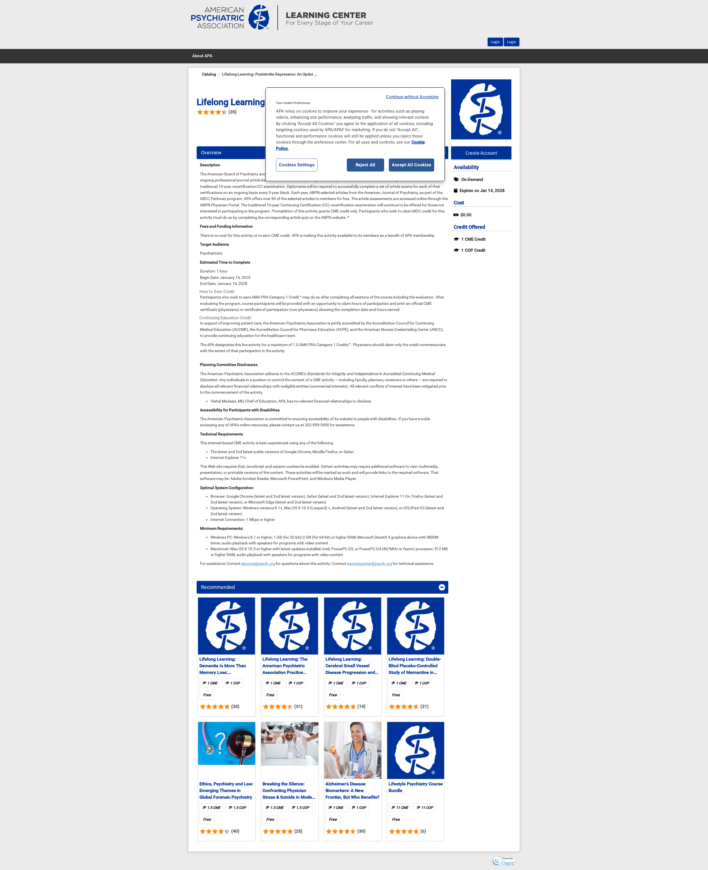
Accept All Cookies (411, 164)
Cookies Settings (296, 164)
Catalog (209, 74)
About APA (202, 55)
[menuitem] (202, 56)
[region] (355, 134)
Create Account (481, 153)
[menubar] (202, 56)
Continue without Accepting (412, 96)
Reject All (366, 164)
